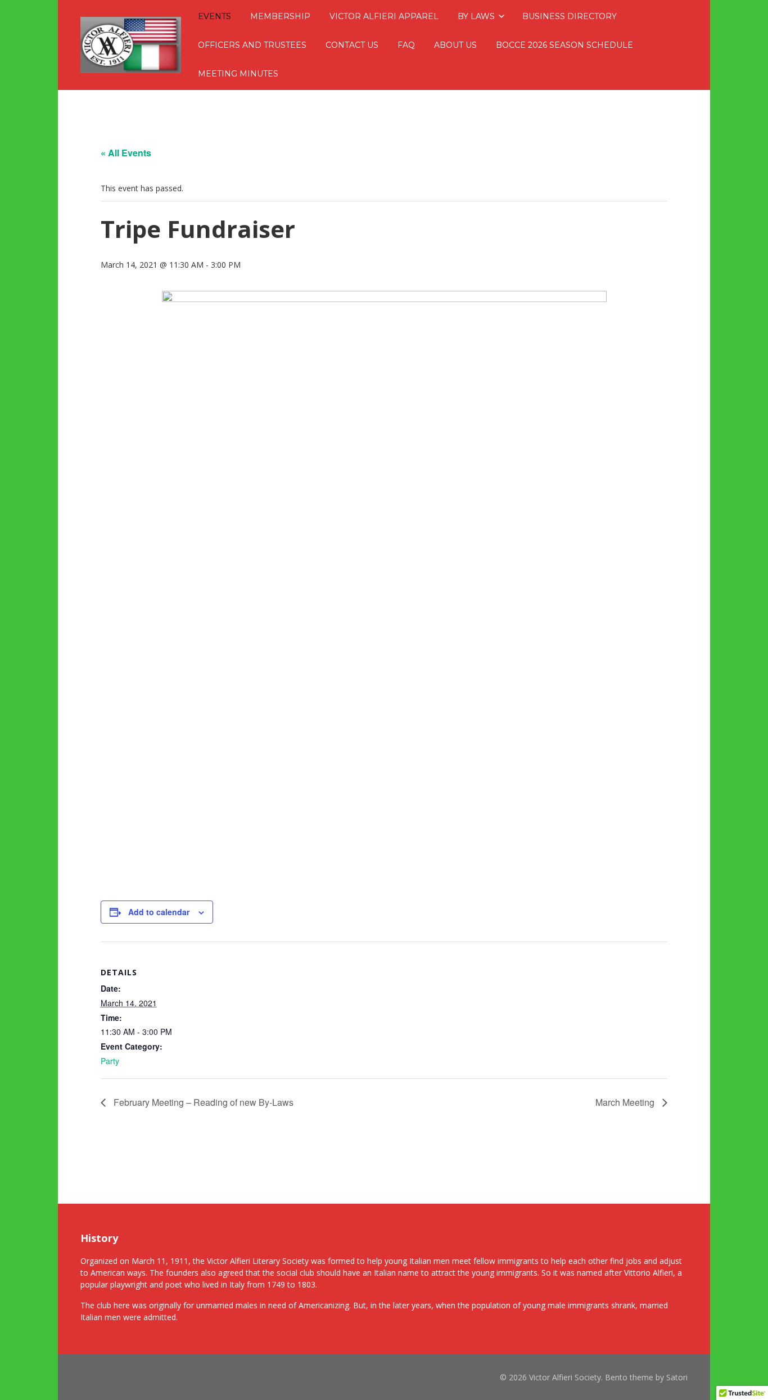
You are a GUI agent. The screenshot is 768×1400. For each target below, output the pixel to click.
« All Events (126, 152)
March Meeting (626, 1102)
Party (110, 1060)
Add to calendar (158, 911)
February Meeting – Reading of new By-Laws (202, 1102)
